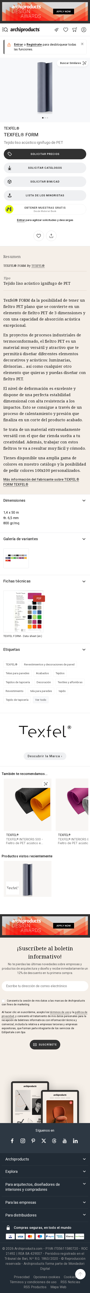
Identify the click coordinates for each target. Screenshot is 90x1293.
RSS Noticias (70, 1282)
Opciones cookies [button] (46, 1277)
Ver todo (40, 699)
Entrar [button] (18, 44)
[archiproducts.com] (25, 29)
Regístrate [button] (34, 44)
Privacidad (22, 1277)
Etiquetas (11, 649)
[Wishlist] (66, 30)
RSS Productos (35, 1287)
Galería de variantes (20, 539)
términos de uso (59, 1012)
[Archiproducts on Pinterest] (33, 1140)
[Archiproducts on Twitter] (44, 1140)
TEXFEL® (11, 128)
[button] (82, 44)
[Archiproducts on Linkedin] (75, 1140)
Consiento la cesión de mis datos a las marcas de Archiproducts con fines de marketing (43, 1002)
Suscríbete (48, 1044)
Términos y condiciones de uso (33, 1282)
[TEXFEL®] (45, 740)
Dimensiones (14, 500)
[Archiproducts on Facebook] (14, 1140)
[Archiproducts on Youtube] (65, 1140)
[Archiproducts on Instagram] (23, 1140)
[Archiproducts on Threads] (54, 1140)
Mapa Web (58, 1287)
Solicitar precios (45, 154)
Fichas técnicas (17, 581)
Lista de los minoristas (45, 195)
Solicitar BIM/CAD (45, 181)
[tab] (45, 1159)
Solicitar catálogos (45, 167)
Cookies (70, 1277)
